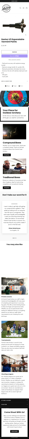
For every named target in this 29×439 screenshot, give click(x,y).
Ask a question (6, 81)
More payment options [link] (14, 59)
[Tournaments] (14, 329)
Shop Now (6, 155)
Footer (4, 404)
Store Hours (6, 400)
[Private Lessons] (14, 286)
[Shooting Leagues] (14, 363)
